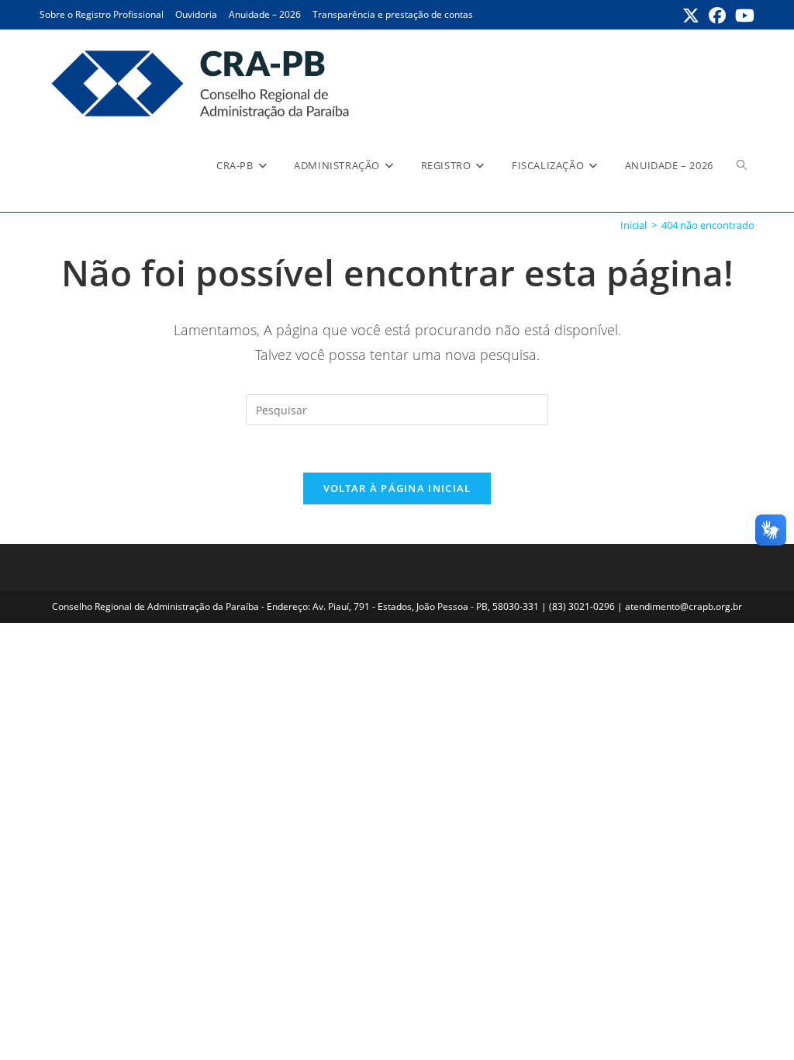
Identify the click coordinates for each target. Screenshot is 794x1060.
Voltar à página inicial (397, 488)
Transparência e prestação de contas (392, 14)
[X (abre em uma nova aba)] (691, 15)
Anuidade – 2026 (265, 14)
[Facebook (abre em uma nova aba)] (717, 15)
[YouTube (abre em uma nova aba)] (742, 15)
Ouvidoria (196, 14)
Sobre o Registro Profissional (102, 14)
